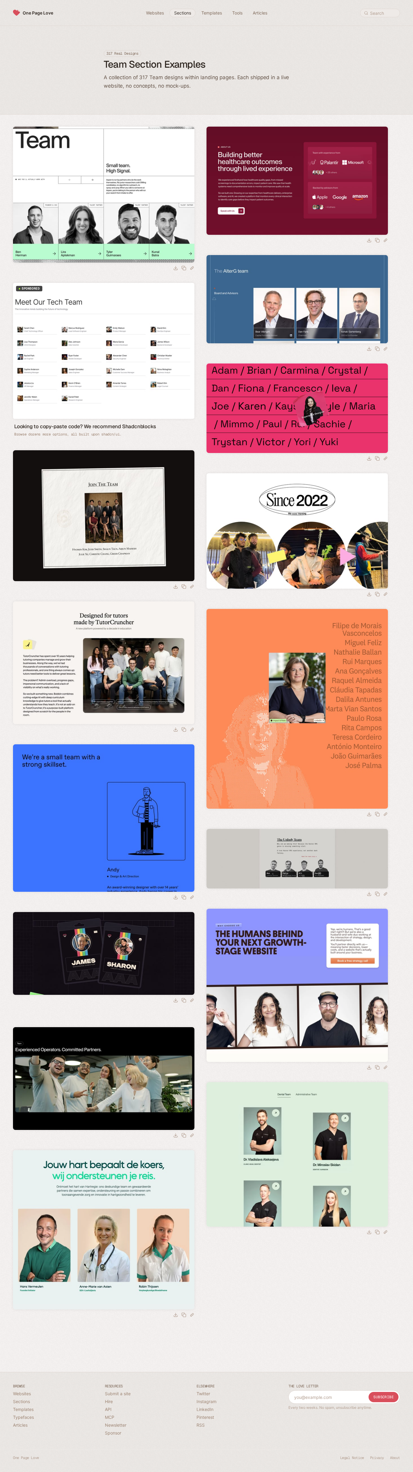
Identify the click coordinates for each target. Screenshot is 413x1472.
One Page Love (38, 12)
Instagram (206, 1401)
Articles (20, 1425)
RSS (201, 1425)
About (395, 1457)
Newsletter (115, 1425)
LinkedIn (205, 1409)
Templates (23, 1409)
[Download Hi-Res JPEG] (175, 268)
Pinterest (205, 1417)
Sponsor (113, 1432)
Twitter (203, 1393)
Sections (21, 1401)
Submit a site (118, 1393)
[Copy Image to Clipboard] (183, 268)
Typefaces (23, 1417)
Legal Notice (352, 1457)
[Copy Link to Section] (192, 268)
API (108, 1409)
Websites (22, 1393)
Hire (109, 1401)
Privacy (377, 1457)
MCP (109, 1417)
